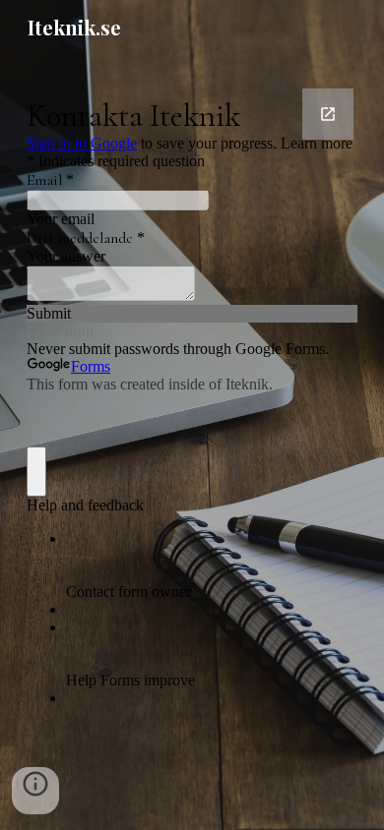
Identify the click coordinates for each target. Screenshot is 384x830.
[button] (35, 790)
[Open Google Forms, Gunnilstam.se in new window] (327, 114)
